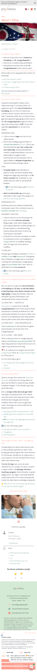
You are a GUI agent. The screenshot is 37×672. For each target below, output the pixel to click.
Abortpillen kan (7, 306)
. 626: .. (12, 556)
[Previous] (2, 506)
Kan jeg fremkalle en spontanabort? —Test (19, 412)
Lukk (35, 3)
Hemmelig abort (9, 435)
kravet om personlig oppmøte (14, 199)
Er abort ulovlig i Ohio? (12, 87)
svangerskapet (6, 353)
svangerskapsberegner (27, 353)
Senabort (7, 368)
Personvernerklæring (30, 633)
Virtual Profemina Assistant (20, 609)
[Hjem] (8, 9)
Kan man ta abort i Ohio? (12, 79)
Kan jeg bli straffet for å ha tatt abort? (17, 429)
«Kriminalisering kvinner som (19, 561)
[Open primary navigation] (34, 9)
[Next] (34, 506)
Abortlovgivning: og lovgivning (19, 553)
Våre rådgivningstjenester (20, 605)
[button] (3, 633)
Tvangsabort (8, 432)
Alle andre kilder (15, 564)
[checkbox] (3, 653)
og (11, 558)
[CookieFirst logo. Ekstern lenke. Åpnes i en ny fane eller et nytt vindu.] (2, 635)
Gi (31, 9)
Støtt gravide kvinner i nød (20, 613)
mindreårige (14, 211)
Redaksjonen (14, 543)
